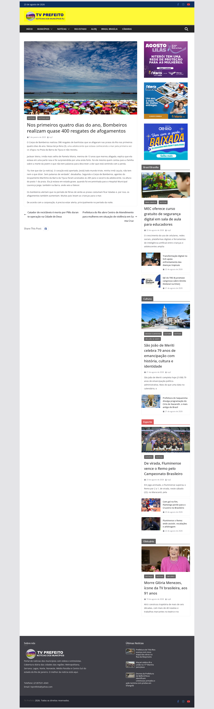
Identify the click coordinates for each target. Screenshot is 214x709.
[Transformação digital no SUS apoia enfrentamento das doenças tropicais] (151, 263)
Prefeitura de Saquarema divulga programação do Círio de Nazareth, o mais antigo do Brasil (175, 403)
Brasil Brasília (109, 29)
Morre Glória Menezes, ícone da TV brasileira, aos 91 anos (165, 588)
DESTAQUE (149, 576)
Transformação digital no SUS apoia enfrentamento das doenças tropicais (175, 260)
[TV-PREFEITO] (45, 650)
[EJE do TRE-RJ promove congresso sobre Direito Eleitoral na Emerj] (151, 283)
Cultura (167, 334)
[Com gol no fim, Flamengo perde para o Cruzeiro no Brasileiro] (151, 506)
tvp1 (51, 137)
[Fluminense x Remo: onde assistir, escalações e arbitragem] (151, 525)
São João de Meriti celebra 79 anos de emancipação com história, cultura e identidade (160, 356)
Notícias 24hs (43, 118)
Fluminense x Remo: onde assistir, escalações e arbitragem (175, 523)
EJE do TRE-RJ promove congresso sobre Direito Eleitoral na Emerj (174, 280)
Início (29, 29)
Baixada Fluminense (153, 334)
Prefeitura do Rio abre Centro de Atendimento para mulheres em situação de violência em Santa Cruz (108, 216)
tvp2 (169, 230)
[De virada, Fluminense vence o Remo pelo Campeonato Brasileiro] (166, 439)
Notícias (62, 29)
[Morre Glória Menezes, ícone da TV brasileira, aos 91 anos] (166, 559)
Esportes (148, 457)
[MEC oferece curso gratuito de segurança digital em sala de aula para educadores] (166, 185)
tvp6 (169, 599)
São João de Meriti (152, 339)
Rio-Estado (80, 29)
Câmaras (127, 29)
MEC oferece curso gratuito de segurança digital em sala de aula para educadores (162, 216)
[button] (51, 29)
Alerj (94, 29)
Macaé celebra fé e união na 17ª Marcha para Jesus (145, 664)
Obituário (171, 576)
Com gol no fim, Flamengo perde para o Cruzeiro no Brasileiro (174, 504)
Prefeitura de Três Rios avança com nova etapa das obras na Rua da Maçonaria (145, 653)
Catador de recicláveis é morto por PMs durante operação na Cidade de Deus (53, 214)
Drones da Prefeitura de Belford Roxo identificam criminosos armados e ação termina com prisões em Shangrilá (140, 679)
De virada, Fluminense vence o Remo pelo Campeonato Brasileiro (163, 468)
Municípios (43, 29)
